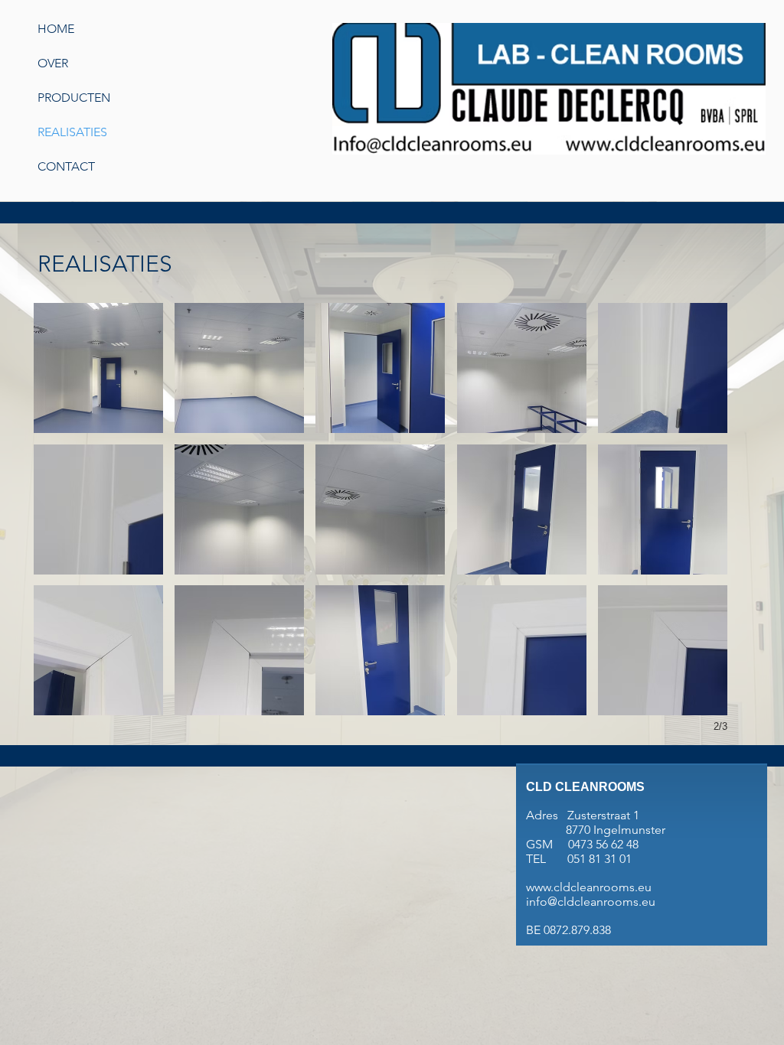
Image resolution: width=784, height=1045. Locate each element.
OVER (53, 63)
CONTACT (66, 166)
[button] (98, 368)
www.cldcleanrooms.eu (589, 887)
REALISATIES (72, 132)
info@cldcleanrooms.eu (590, 901)
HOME (56, 28)
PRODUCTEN (74, 97)
